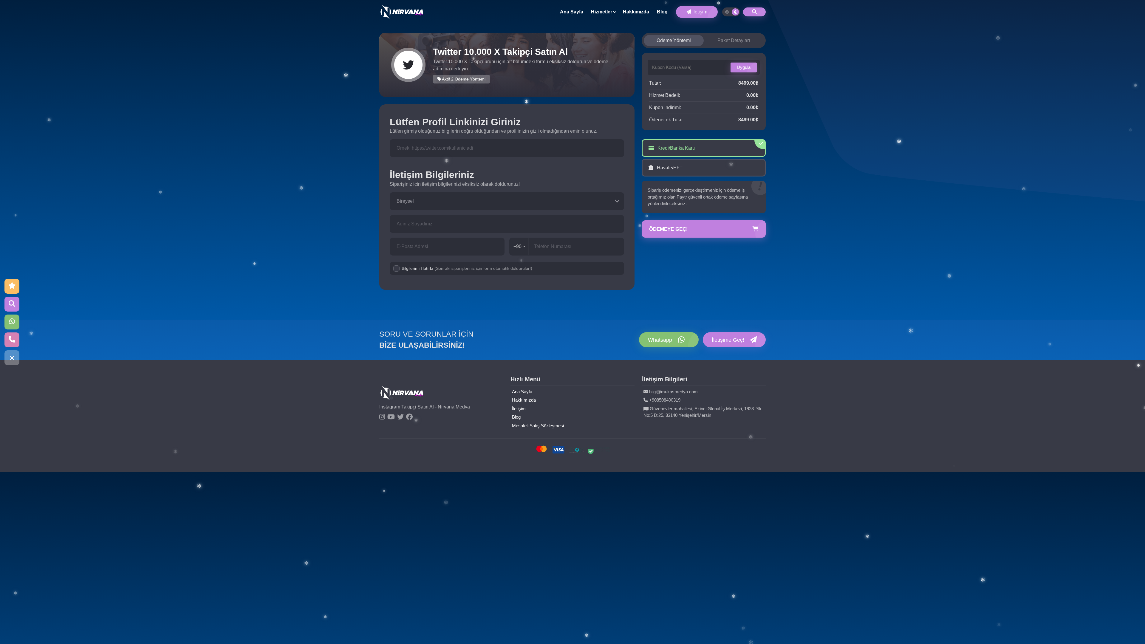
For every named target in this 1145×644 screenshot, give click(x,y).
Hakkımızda (636, 11)
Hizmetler (601, 11)
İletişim (699, 11)
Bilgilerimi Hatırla (467, 268)
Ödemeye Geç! (668, 229)
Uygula (744, 67)
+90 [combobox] (517, 246)
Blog (662, 11)
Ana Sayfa (571, 11)
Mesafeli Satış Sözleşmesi (538, 425)
